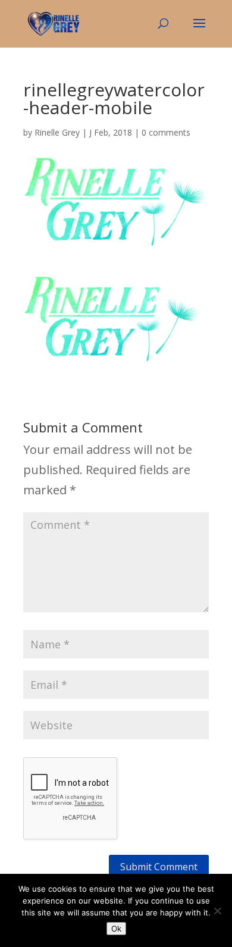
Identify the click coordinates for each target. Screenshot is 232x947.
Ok (116, 928)
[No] (217, 911)
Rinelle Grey (57, 132)
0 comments (166, 132)
